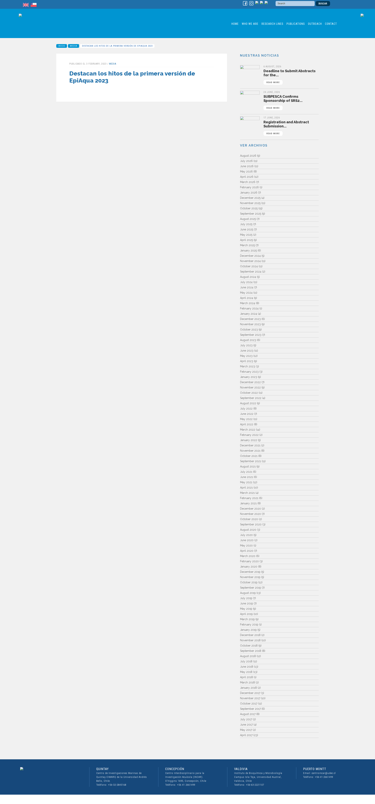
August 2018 (248, 656)
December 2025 (250, 197)
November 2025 (250, 203)
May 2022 (246, 419)
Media (73, 46)
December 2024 (250, 255)
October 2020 (249, 519)
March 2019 (247, 619)
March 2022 (247, 429)
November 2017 (250, 698)
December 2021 (250, 445)
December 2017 (250, 693)
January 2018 (248, 687)
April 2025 (246, 240)
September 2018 (250, 650)
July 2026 (246, 161)
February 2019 (249, 624)
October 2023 (249, 329)
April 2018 (246, 677)
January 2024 (248, 313)
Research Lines (272, 23)
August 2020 (248, 529)
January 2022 (248, 440)
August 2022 (248, 403)
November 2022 (250, 387)
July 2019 (246, 598)
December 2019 (250, 571)
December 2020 (250, 508)
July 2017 (246, 719)
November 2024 (250, 261)
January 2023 (248, 376)
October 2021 (248, 456)
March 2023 (247, 366)
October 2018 (249, 645)
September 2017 (250, 708)
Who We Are (250, 23)
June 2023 (246, 350)
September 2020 (251, 524)
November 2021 (250, 450)
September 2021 (250, 461)
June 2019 (246, 603)
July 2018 (246, 661)
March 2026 (247, 182)
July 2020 (246, 535)
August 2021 (248, 466)
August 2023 (248, 340)
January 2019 (248, 629)
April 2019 (246, 614)
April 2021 (246, 487)
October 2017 (248, 703)
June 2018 (246, 666)
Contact (331, 23)
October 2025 (249, 208)
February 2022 (249, 434)
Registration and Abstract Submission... (286, 127)
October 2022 (249, 392)
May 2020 (246, 545)
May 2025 (246, 234)
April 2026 (246, 176)
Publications (296, 23)
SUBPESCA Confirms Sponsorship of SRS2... (283, 101)
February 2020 (249, 561)
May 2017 (246, 729)
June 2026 (247, 166)
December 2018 (250, 635)
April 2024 (246, 297)
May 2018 (246, 671)
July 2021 (246, 471)
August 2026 (248, 155)
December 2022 (250, 382)
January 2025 (248, 250)
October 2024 (249, 266)
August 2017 (247, 714)
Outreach (315, 23)
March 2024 (247, 303)
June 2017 (246, 724)
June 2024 (246, 287)
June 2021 (246, 477)
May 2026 (246, 171)
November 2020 (250, 513)
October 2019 (248, 582)
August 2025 (248, 218)
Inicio (61, 46)
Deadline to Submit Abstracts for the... (289, 76)
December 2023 (250, 319)
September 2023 (250, 334)
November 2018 (250, 640)
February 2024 (249, 308)
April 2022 (246, 424)
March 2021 (247, 492)
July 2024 (246, 282)
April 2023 (246, 361)
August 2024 (248, 276)
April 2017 (246, 735)
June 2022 (246, 413)
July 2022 (246, 408)
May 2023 (246, 355)
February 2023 (249, 371)
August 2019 (248, 592)
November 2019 (250, 577)
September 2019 (250, 587)
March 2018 (247, 682)
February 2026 (249, 187)
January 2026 (248, 192)
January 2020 (248, 566)
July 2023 (246, 345)
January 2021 (248, 503)
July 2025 (246, 224)
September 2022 (250, 398)
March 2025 (247, 245)
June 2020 (247, 540)
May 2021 (246, 482)
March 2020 (247, 556)
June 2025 (246, 229)
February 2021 (249, 498)
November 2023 (250, 324)
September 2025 (250, 213)
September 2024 (250, 271)
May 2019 (246, 608)
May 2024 (246, 292)
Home (235, 23)
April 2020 (246, 550)
